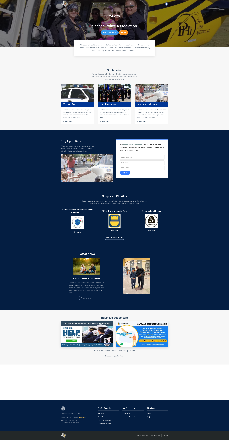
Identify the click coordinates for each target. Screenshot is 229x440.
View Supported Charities (114, 237)
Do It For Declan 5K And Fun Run (86, 278)
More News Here (86, 298)
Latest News (126, 413)
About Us (101, 413)
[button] (94, 4)
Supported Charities (104, 424)
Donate (123, 32)
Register (150, 417)
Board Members (103, 417)
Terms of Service (142, 436)
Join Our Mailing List (109, 32)
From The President (104, 420)
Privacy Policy (155, 436)
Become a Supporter (129, 417)
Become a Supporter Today (114, 356)
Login (149, 413)
